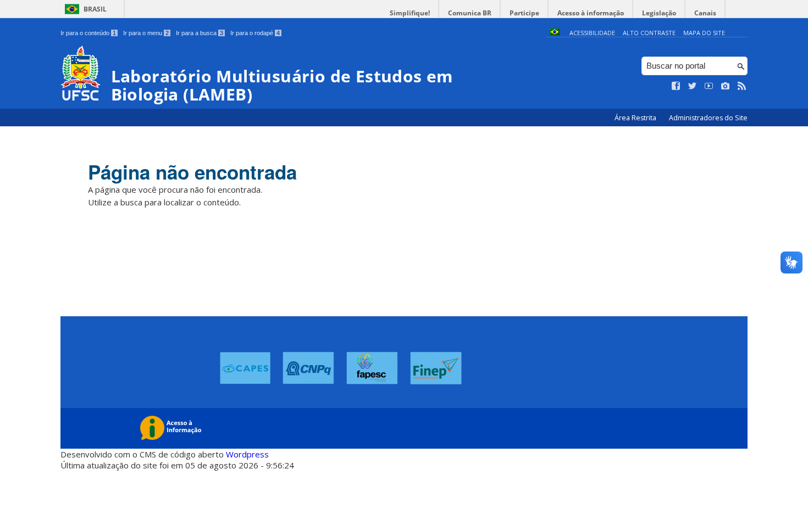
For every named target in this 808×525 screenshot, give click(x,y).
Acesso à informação (590, 13)
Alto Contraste (649, 33)
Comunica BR (469, 13)
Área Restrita (636, 117)
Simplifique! (410, 13)
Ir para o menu (146, 33)
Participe (524, 13)
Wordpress (247, 454)
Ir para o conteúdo (88, 33)
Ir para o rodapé (255, 33)
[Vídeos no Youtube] (709, 86)
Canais (705, 13)
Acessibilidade (592, 33)
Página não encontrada (192, 172)
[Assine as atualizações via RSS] (742, 86)
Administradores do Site (708, 117)
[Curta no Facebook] (676, 86)
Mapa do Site (704, 33)
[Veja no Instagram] (725, 86)
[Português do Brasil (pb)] (555, 33)
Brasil (95, 9)
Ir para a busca (199, 33)
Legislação (659, 13)
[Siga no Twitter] (692, 86)
